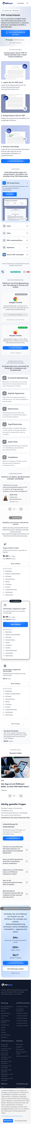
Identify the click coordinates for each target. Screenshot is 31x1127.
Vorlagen (3, 1032)
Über (2, 1087)
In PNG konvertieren (22, 1018)
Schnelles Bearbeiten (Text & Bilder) (7, 1007)
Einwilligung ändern (21, 1120)
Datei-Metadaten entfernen (5, 1021)
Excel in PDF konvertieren (4, 1053)
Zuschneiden (4, 1015)
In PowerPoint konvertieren (20, 1010)
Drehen (3, 1011)
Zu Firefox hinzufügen (15, 348)
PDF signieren (20, 1049)
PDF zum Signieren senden (21, 1052)
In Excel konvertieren (22, 1013)
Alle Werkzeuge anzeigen (15, 969)
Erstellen (3, 1027)
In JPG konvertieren (21, 1015)
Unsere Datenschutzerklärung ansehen (11, 1116)
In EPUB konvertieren (22, 1025)
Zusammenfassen (5, 1034)
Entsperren (19, 1047)
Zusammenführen (5, 1013)
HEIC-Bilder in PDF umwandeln (6, 1070)
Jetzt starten (9, 194)
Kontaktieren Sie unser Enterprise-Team (15, 817)
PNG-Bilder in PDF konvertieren (6, 1062)
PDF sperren (19, 1044)
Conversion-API (20, 1087)
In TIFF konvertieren (21, 1020)
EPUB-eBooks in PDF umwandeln (7, 1079)
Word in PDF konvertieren (4, 1045)
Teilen (2, 1018)
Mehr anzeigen (15, 724)
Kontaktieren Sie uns (13, 838)
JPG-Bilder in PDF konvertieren (6, 1058)
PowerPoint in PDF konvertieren (6, 1049)
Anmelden (20, 3)
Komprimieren (5, 1025)
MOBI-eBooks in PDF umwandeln (7, 1075)
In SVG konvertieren (21, 1023)
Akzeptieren (8, 1120)
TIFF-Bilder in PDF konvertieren (6, 1066)
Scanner (3, 1030)
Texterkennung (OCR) (22, 1056)
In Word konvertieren (22, 1006)
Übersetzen (4, 1037)
